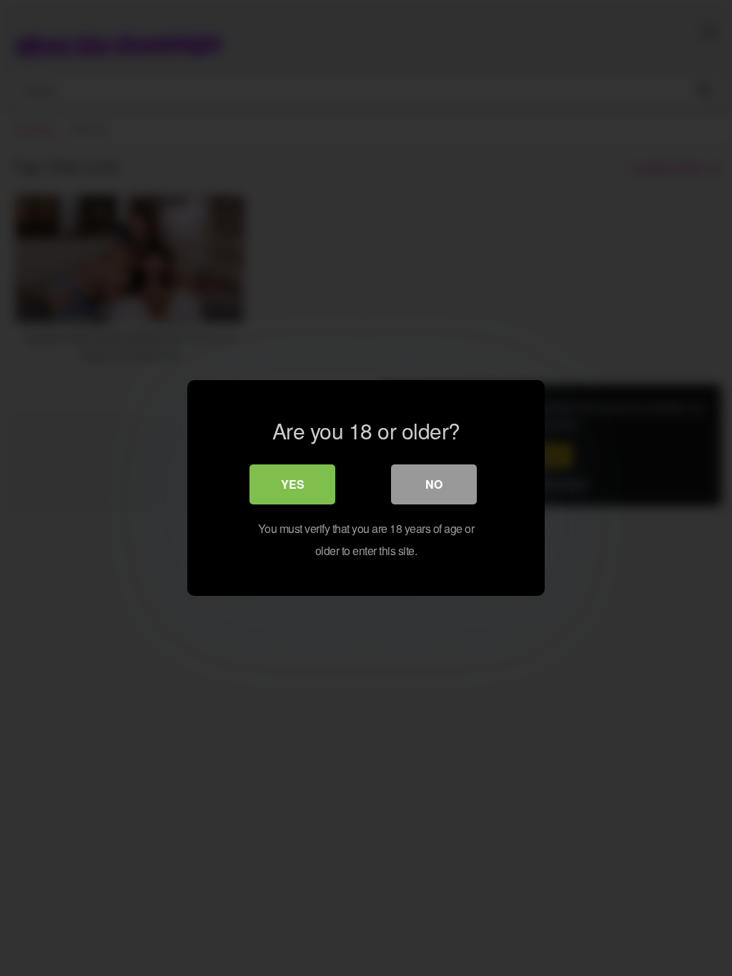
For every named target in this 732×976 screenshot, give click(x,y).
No (433, 484)
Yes (293, 484)
